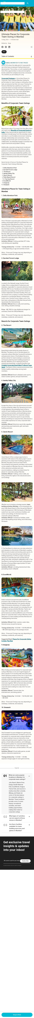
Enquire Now (17, 1015)
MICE (4, 51)
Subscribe (25, 861)
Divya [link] (9, 43)
